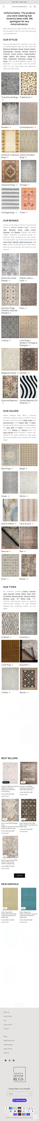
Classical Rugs (8, 185)
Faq (5, 1020)
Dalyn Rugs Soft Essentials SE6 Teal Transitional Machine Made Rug (8, 953)
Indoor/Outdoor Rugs (27, 156)
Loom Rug (6, 665)
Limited (4, 340)
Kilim (22, 722)
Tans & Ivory (25, 523)
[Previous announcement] (3, 2)
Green (4, 496)
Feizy (22, 308)
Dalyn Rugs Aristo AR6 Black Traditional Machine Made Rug (28, 825)
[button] (4, 7)
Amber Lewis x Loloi (26, 279)
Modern (5, 127)
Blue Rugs (6, 468)
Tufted (4, 692)
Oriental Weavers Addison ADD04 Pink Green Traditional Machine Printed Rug (10, 788)
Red (21, 551)
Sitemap (6, 1053)
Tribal (22, 212)
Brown (23, 579)
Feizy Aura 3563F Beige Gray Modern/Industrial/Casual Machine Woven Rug (10, 825)
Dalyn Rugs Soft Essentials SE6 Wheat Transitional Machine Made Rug (9, 914)
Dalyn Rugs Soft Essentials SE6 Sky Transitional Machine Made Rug (27, 953)
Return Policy (8, 1016)
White (22, 496)
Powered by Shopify (27, 1117)
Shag (3, 722)
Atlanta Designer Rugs (16, 1117)
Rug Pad (23, 665)
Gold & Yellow (7, 523)
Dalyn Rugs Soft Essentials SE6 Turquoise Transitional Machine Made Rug (28, 914)
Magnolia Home (8, 373)
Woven (23, 692)
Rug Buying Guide (9, 1040)
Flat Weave (6, 749)
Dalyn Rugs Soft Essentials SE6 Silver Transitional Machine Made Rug (8, 990)
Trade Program (8, 1044)
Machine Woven (27, 749)
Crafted (5, 637)
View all (19, 875)
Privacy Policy (8, 1024)
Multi (3, 579)
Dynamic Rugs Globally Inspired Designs (9, 310)
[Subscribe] (30, 1094)
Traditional (25, 97)
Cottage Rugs (8, 212)
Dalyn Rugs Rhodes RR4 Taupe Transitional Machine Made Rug (9, 862)
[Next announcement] (36, 2)
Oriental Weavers (9, 400)
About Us (6, 1012)
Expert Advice (8, 1049)
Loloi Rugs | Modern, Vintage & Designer (28, 342)
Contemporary (27, 127)
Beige (22, 468)
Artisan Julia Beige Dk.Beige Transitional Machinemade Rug (27, 788)
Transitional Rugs (9, 97)
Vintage (23, 185)
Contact (6, 1028)
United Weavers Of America (28, 401)
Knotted (24, 637)
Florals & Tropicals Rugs (10, 156)
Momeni (23, 373)
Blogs (5, 1036)
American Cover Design (9, 279)
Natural (5, 551)
